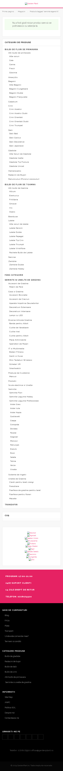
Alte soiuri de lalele (18, 224)
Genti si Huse (16, 356)
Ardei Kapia (15, 412)
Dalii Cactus (15, 138)
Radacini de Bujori (17, 175)
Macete (13, 498)
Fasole (13, 433)
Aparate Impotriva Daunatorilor (24, 303)
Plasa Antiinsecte (17, 340)
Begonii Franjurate (18, 97)
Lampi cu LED (16, 315)
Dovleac (14, 429)
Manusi (13, 376)
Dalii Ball (13, 133)
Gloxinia (13, 73)
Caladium (13, 102)
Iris (10, 208)
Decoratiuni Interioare (19, 311)
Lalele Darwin (16, 228)
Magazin (21, 12)
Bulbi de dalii (11, 666)
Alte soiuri (14, 56)
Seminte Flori (15, 393)
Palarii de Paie (16, 287)
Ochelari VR (15, 364)
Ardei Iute (15, 408)
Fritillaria (13, 199)
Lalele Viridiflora (17, 248)
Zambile (12, 261)
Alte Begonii (15, 85)
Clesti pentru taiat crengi (21, 482)
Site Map (9, 697)
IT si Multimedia (16, 349)
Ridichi (13, 449)
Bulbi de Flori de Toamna (20, 184)
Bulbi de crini (11, 672)
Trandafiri (11, 505)
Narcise (12, 257)
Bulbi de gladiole (12, 656)
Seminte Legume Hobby (21, 397)
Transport (9, 631)
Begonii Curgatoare (18, 89)
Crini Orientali (16, 117)
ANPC (7, 702)
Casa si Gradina (15, 292)
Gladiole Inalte (16, 158)
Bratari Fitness (16, 352)
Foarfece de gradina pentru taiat (25, 490)
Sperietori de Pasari (18, 344)
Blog (7, 615)
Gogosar (14, 437)
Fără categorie (14, 275)
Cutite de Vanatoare (19, 328)
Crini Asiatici (15, 109)
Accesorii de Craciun (19, 299)
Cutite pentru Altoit (18, 336)
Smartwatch (15, 368)
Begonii (12, 81)
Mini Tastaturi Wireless (20, 360)
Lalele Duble (15, 232)
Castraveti (15, 416)
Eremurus (14, 196)
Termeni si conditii (13, 641)
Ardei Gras (15, 404)
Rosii (12, 453)
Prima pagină (8, 12)
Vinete (13, 469)
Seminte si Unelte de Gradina (23, 280)
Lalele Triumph (16, 244)
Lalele (11, 220)
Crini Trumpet (16, 125)
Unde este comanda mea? (17, 636)
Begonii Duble (16, 93)
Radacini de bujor (13, 661)
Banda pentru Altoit (18, 323)
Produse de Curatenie (19, 373)
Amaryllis (13, 77)
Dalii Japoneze (16, 146)
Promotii (12, 381)
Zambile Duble (16, 265)
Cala (11, 60)
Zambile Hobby (16, 269)
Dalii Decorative (16, 142)
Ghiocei (13, 204)
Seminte (12, 389)
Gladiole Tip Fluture (19, 162)
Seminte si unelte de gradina (18, 682)
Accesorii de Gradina (18, 283)
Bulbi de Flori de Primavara (21, 49)
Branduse (13, 216)
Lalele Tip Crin (16, 240)
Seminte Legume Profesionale (24, 401)
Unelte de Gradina (17, 479)
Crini (10, 106)
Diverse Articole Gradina (20, 320)
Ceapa (13, 421)
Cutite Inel (14, 332)
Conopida (14, 424)
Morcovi (14, 441)
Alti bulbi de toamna (18, 188)
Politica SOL (10, 707)
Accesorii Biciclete (18, 295)
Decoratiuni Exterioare (20, 307)
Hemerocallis (14, 171)
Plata (7, 626)
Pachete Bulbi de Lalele (21, 252)
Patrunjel (14, 445)
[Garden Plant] (31, 3)
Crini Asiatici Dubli (18, 113)
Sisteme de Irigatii (17, 475)
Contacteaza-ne (12, 718)
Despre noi (10, 713)
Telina (13, 461)
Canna (12, 64)
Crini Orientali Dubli (19, 121)
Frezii (12, 68)
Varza (13, 465)
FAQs (7, 620)
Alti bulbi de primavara (19, 53)
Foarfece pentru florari (20, 494)
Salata (13, 457)
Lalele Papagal (16, 236)
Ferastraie (14, 486)
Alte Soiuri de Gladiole (20, 154)
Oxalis (12, 212)
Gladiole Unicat (16, 166)
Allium (12, 191)
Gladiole (12, 150)
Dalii (10, 130)
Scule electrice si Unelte (20, 385)
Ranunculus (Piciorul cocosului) (23, 179)
